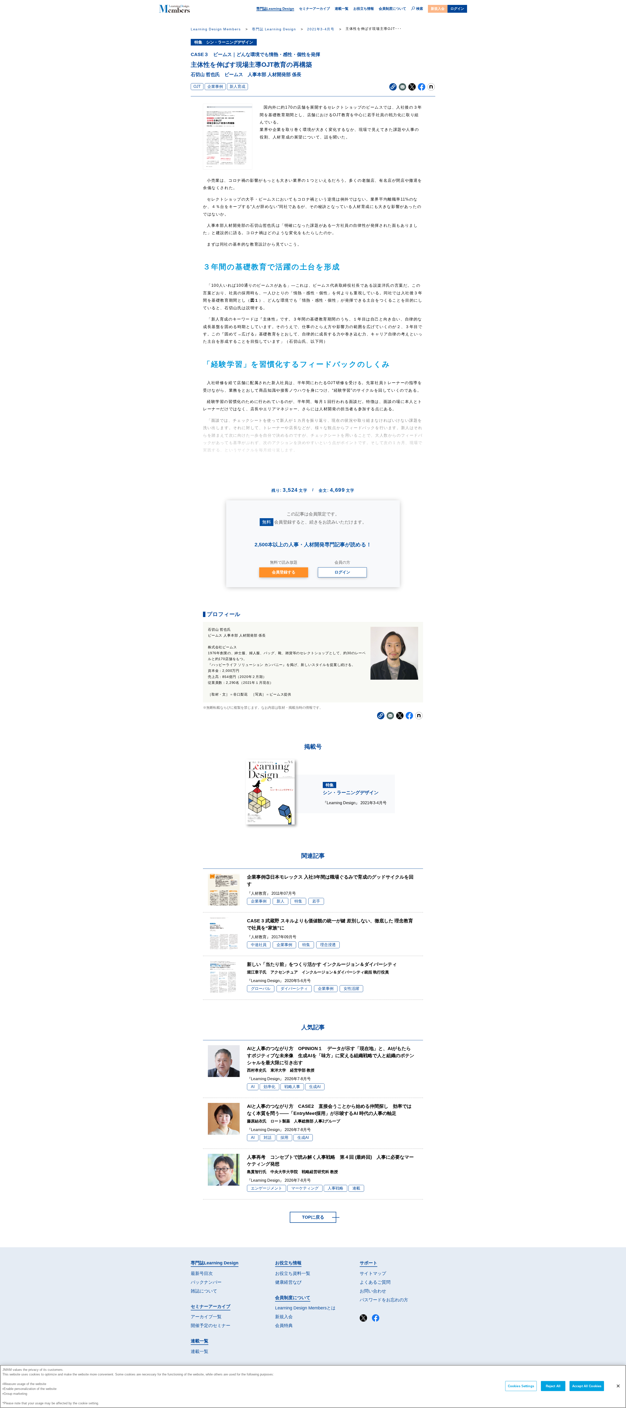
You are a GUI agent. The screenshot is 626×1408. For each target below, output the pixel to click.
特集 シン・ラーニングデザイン (223, 42)
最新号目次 (202, 1273)
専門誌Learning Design (275, 9)
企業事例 (215, 86)
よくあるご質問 (375, 1282)
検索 (419, 9)
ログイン (457, 9)
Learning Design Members (216, 29)
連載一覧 (341, 9)
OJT (197, 86)
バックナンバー (206, 1282)
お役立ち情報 (363, 9)
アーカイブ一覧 (206, 1316)
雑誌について (204, 1291)
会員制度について (392, 9)
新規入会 (438, 9)
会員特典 (284, 1325)
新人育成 (237, 86)
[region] (313, 1386)
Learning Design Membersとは (305, 1307)
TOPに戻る (313, 1217)
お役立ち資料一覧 (292, 1273)
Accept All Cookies (586, 1386)
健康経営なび (288, 1282)
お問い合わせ (373, 1291)
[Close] (618, 1386)
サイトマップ (373, 1273)
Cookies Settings (521, 1386)
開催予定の (210, 1325)
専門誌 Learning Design (274, 29)
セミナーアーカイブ (314, 9)
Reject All (553, 1386)
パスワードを (384, 1299)
